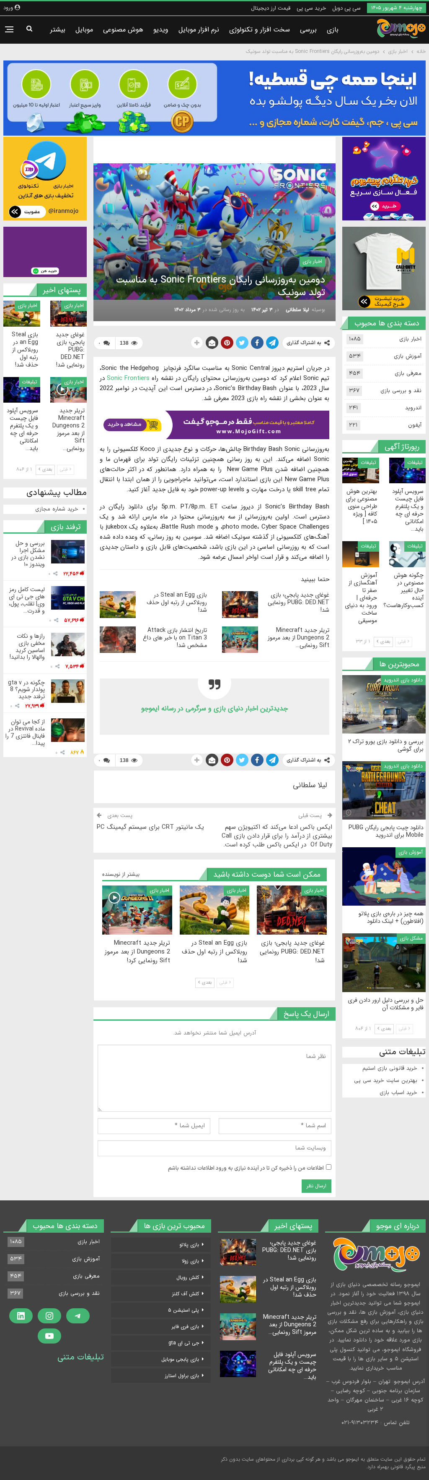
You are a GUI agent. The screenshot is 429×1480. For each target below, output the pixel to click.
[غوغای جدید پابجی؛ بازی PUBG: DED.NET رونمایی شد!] (240, 604)
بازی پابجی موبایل (180, 1359)
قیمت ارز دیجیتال (270, 8)
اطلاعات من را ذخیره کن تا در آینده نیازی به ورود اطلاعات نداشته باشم (246, 1168)
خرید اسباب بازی (398, 1093)
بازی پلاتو (189, 1245)
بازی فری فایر (185, 1327)
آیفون (414, 425)
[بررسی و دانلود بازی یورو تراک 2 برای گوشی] (384, 704)
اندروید (413, 408)
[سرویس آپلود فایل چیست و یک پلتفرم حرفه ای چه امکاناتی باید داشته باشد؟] (21, 390)
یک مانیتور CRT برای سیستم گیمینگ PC (150, 827)
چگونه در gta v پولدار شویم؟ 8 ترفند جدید (26, 690)
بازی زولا (190, 1261)
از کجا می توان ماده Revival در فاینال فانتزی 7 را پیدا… (25, 732)
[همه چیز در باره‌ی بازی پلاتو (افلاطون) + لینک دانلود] (384, 876)
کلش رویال (187, 1277)
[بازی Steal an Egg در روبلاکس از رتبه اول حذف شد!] (118, 604)
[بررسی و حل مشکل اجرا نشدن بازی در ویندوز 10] (68, 551)
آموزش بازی (407, 356)
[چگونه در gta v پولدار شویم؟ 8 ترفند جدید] (68, 691)
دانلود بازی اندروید (403, 680)
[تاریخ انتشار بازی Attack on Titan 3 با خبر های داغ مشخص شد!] (118, 639)
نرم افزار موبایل (198, 29)
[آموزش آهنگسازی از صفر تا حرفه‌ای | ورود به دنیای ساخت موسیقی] (360, 554)
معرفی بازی (408, 373)
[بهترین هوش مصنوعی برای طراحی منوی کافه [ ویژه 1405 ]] (360, 470)
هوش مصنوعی (123, 29)
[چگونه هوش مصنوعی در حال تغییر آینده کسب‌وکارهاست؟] (407, 554)
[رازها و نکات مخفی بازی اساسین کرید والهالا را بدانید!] (68, 644)
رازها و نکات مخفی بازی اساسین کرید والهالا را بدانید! (27, 646)
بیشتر (57, 29)
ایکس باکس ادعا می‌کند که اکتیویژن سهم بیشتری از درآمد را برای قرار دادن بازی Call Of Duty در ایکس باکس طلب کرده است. (277, 836)
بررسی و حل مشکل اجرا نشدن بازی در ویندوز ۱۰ (28, 554)
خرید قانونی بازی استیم (389, 1068)
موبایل (84, 29)
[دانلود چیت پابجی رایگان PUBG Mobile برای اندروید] (384, 790)
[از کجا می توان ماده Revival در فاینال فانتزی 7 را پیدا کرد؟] (68, 730)
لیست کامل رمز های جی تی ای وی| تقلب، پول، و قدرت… (27, 600)
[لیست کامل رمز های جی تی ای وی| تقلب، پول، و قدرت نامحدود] (68, 598)
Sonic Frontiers (128, 378)
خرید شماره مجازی (56, 509)
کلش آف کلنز (185, 1294)
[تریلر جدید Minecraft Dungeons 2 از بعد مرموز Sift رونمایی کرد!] (240, 639)
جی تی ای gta (183, 1343)
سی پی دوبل (346, 8)
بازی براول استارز (182, 1376)
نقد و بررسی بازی (400, 391)
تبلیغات (29, 382)
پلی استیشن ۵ (183, 1310)
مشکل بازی (411, 938)
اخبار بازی (312, 261)
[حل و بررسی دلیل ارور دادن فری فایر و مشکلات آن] (384, 962)
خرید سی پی (311, 8)
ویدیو (160, 29)
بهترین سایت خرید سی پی (385, 1081)
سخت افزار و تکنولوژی (259, 29)
